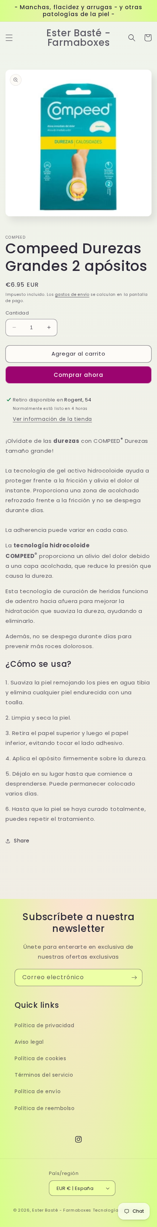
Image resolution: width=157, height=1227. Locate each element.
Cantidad (17, 312)
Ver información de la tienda (52, 419)
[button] (9, 38)
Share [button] (22, 840)
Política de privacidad (44, 1025)
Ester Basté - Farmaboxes (61, 1210)
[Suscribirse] (134, 977)
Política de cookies (40, 1058)
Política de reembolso (45, 1108)
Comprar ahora (78, 375)
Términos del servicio (44, 1075)
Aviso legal (29, 1042)
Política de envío (38, 1091)
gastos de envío (72, 294)
